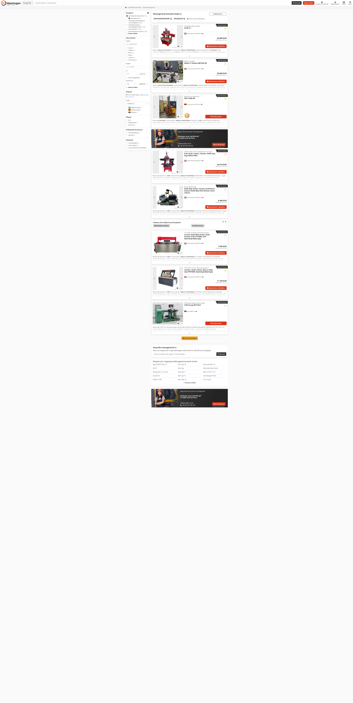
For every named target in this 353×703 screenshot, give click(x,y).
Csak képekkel (133, 143)
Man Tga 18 (182, 364)
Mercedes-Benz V (209, 364)
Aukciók (131, 135)
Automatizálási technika (137, 31)
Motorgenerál (136, 18)
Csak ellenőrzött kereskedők (137, 148)
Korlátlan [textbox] (131, 103)
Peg (130, 55)
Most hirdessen (218, 145)
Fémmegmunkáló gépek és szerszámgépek (136, 22)
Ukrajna (134, 112)
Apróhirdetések (134, 133)
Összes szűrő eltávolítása (196, 19)
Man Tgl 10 (182, 376)
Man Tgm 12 (182, 379)
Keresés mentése (190, 338)
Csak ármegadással (134, 78)
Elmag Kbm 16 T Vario (160, 372)
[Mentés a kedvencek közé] (225, 28)
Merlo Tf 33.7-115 (209, 372)
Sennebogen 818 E (209, 376)
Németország (136, 110)
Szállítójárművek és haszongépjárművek (136, 26)
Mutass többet (190, 383)
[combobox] (137, 103)
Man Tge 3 (181, 372)
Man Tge (181, 368)
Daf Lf (155, 368)
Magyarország (136, 107)
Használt (131, 125)
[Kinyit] (189, 56)
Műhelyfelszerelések (161, 226)
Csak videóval (133, 145)
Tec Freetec (207, 379)
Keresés (297, 3)
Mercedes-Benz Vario (210, 368)
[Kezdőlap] (125, 7)
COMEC (131, 50)
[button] (350, 3)
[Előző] (154, 36)
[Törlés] (171, 19)
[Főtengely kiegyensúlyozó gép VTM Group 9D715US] (168, 313)
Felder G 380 (157, 379)
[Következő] (181, 36)
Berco (131, 53)
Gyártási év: (129, 80)
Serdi (130, 48)
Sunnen (131, 57)
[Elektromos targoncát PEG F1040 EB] (168, 106)
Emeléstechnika (197, 226)
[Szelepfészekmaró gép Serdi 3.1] (168, 36)
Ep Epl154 (156, 376)
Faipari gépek (134, 29)
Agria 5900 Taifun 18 (160, 364)
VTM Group (132, 60)
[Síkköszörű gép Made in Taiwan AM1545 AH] (168, 71)
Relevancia (218, 14)
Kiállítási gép (133, 122)
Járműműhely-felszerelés (137, 16)
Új (129, 120)
